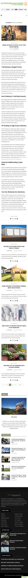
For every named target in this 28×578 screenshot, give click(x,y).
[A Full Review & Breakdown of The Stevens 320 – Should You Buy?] (5, 441)
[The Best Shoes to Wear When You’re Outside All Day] (5, 535)
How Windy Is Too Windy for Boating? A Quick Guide (12, 565)
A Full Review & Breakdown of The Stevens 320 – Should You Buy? (18, 441)
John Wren (16, 49)
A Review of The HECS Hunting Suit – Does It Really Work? (18, 467)
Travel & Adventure (19, 526)
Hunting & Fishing (18, 513)
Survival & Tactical (19, 522)
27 (20, 384)
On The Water (18, 520)
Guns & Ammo (18, 518)
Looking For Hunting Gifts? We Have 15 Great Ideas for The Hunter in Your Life (18, 459)
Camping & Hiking (18, 516)
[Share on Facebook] (12, 218)
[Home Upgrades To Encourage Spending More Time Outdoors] (14, 273)
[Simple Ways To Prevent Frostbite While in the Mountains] (14, 312)
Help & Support (4, 526)
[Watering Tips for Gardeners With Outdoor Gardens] (14, 352)
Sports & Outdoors (19, 524)
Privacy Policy (4, 522)
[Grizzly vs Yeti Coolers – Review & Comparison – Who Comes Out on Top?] (5, 477)
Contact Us (3, 516)
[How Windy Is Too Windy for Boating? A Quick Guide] (5, 549)
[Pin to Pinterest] (15, 218)
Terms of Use (4, 524)
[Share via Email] (17, 218)
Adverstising (3, 520)
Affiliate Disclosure (5, 518)
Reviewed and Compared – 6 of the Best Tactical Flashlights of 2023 (18, 450)
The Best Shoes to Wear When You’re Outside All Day (12, 559)
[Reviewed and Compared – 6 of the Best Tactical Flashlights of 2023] (5, 450)
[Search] (26, 15)
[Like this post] (10, 218)
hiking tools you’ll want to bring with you (15, 91)
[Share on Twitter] (14, 218)
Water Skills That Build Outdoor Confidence (10, 562)
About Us (3, 513)
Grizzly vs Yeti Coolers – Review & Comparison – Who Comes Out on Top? (18, 477)
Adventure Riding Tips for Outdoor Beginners (11, 568)
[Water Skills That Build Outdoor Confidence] (5, 542)
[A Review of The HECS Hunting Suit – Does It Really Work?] (5, 469)
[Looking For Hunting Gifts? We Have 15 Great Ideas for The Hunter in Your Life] (5, 459)
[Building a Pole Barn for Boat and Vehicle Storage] (14, 233)
